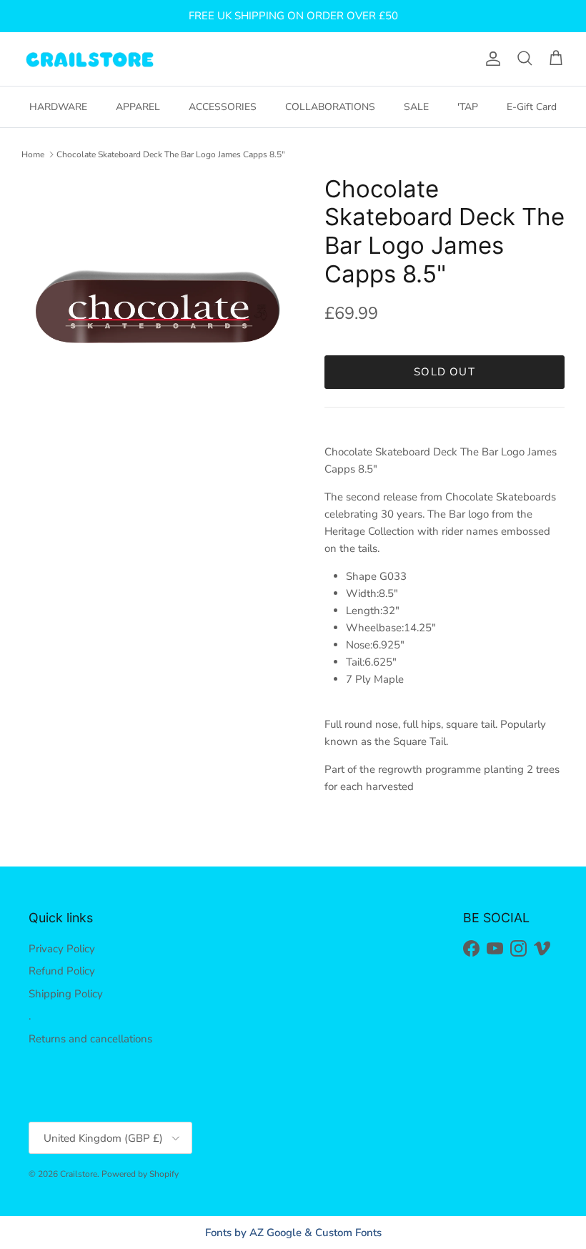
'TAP (467, 107)
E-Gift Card (532, 107)
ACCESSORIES (223, 107)
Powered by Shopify (140, 1174)
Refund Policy (62, 971)
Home (32, 154)
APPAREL (138, 107)
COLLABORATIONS (330, 107)
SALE (416, 107)
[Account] (490, 58)
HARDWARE (58, 107)
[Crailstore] (89, 58)
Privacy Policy (62, 949)
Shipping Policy (66, 994)
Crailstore (78, 1174)
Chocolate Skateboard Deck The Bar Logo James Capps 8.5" (170, 154)
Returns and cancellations (90, 1039)
